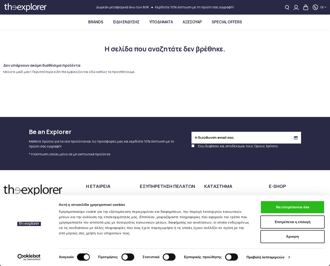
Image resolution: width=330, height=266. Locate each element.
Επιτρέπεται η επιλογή (292, 222)
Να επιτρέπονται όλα (292, 207)
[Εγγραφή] (295, 138)
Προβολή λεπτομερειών (265, 257)
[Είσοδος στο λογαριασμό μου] (296, 7)
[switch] (127, 257)
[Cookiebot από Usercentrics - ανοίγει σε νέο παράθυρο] (29, 257)
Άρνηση (292, 236)
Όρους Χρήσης (266, 146)
